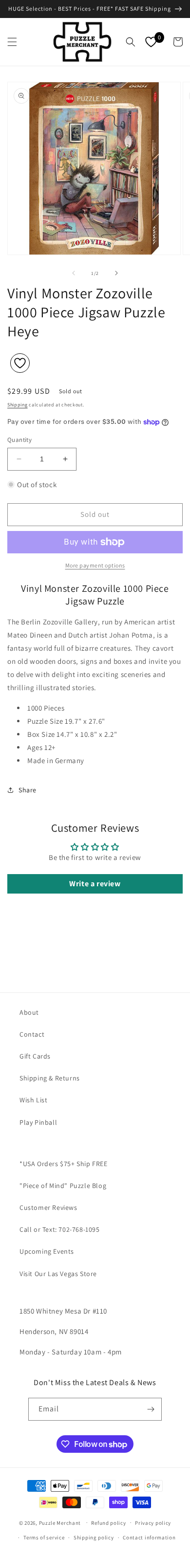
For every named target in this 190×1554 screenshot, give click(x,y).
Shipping (17, 405)
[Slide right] (116, 273)
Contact (31, 1034)
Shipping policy (94, 1537)
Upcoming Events (46, 1251)
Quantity (19, 440)
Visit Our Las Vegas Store (58, 1273)
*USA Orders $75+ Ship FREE (63, 1163)
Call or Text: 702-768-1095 (59, 1229)
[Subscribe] (150, 1409)
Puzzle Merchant (60, 1522)
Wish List (33, 1100)
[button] (12, 42)
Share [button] (28, 790)
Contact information (149, 1537)
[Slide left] (73, 273)
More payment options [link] (95, 565)
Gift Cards (35, 1056)
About (29, 1012)
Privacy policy (153, 1522)
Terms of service (43, 1537)
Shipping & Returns (49, 1078)
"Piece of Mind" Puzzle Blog (62, 1185)
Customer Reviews (48, 1207)
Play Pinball (38, 1122)
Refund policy (108, 1522)
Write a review (94, 883)
